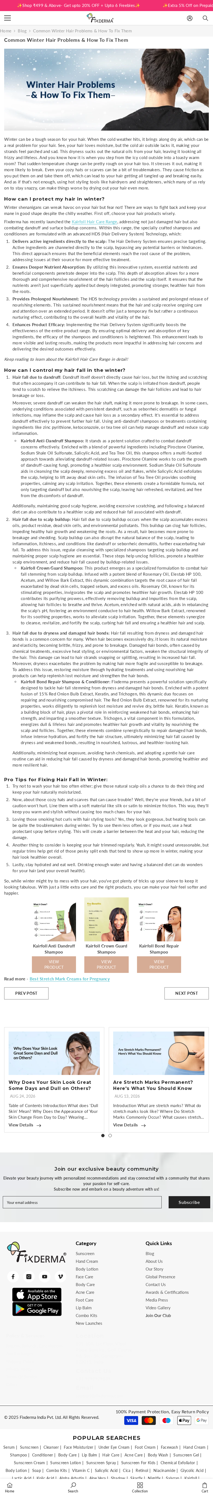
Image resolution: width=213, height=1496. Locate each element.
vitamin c (81, 1470)
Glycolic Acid (192, 1470)
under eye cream (114, 1447)
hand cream (194, 1447)
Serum (9, 1447)
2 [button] (110, 1135)
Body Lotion (16, 1470)
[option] (54, 1079)
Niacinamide (164, 1470)
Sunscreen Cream (29, 1462)
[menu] (7, 18)
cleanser (51, 1447)
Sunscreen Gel (186, 1455)
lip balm (89, 1455)
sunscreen (29, 1447)
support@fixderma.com (99, 1395)
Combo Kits (56, 1470)
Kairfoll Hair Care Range (94, 221)
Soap (36, 1470)
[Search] (205, 18)
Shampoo (18, 1455)
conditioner (42, 1455)
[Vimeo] (60, 1276)
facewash (169, 1447)
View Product (54, 964)
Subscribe (189, 1202)
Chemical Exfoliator (178, 1462)
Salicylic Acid (106, 1470)
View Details (21, 1124)
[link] (73, 1487)
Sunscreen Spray (101, 1462)
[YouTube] (44, 1276)
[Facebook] (13, 1276)
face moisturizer (78, 1447)
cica (126, 1470)
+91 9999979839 (93, 1378)
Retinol (142, 1470)
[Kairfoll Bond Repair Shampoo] (159, 939)
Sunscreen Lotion (65, 1462)
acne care (134, 1455)
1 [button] (103, 1135)
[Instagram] (29, 1276)
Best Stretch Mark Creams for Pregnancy (70, 978)
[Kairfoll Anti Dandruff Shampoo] (54, 939)
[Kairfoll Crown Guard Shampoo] (106, 939)
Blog (22, 30)
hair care (110, 1455)
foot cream (145, 1447)
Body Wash (158, 1455)
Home (5, 30)
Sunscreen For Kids (138, 1462)
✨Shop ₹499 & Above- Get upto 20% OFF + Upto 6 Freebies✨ (65, 5)
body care (67, 1455)
